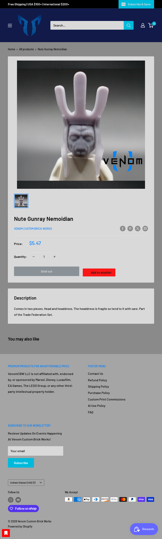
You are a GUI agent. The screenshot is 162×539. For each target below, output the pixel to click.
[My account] (143, 25)
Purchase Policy (99, 393)
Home (11, 49)
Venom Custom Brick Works (33, 228)
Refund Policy (97, 380)
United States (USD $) (22, 482)
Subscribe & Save (139, 4)
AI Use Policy (96, 405)
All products (26, 49)
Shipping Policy (98, 386)
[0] (150, 25)
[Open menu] (10, 25)
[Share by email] (145, 228)
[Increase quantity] (54, 256)
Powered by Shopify (20, 526)
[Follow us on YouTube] (18, 500)
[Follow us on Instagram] (10, 500)
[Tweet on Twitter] (137, 228)
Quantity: (20, 256)
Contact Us (95, 373)
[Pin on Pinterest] (130, 228)
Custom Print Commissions (106, 399)
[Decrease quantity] (33, 256)
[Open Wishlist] (6, 533)
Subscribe (21, 463)
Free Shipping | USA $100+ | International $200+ (39, 4)
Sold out (46, 271)
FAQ (90, 412)
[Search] (129, 25)
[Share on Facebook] (122, 228)
